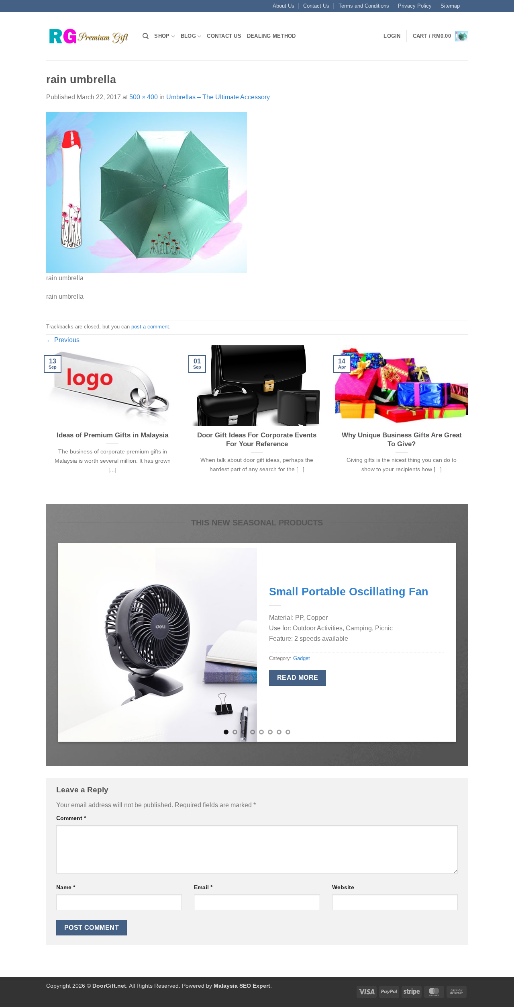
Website (343, 887)
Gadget (301, 658)
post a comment (150, 327)
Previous (63, 339)
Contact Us (316, 6)
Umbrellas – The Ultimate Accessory (218, 97)
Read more (297, 677)
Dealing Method (271, 36)
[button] (391, 36)
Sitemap (450, 6)
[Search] (146, 36)
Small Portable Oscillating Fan (348, 591)
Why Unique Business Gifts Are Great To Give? (402, 439)
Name (65, 887)
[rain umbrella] (146, 192)
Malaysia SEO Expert (242, 985)
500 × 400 (143, 97)
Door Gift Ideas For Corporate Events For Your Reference (256, 439)
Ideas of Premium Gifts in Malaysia (112, 435)
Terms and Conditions (364, 6)
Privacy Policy (415, 6)
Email (203, 887)
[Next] (469, 424)
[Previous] (45, 424)
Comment (71, 818)
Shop (161, 36)
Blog (188, 36)
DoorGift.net (109, 985)
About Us (283, 6)
